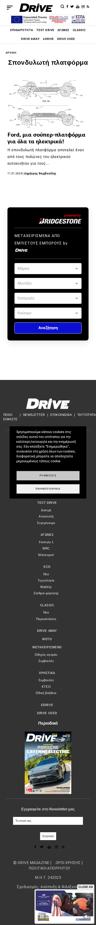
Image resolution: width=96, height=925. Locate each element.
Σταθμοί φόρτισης (46, 593)
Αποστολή (46, 516)
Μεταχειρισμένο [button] (47, 647)
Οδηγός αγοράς (46, 654)
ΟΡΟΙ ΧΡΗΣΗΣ (68, 863)
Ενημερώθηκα (48, 488)
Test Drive (45, 30)
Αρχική (11, 52)
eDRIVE (48, 39)
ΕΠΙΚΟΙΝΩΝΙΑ (61, 415)
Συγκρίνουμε (46, 523)
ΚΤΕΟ (46, 686)
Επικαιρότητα (21, 30)
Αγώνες (63, 30)
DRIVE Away (30, 39)
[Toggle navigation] (10, 7)
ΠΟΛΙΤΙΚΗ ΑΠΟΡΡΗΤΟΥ (49, 868)
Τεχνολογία (46, 580)
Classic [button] (47, 605)
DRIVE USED (66, 39)
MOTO (47, 639)
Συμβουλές (46, 661)
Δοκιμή (46, 510)
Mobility (46, 587)
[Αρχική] (36, 7)
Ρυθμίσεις (48, 475)
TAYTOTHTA (86, 415)
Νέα (46, 574)
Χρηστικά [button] (47, 673)
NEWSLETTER (34, 415)
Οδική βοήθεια (46, 693)
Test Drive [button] (47, 502)
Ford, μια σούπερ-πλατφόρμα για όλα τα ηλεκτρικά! (46, 138)
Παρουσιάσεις (46, 619)
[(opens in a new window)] (68, 6)
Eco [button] (47, 566)
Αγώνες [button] (47, 534)
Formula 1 (46, 542)
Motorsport (46, 555)
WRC (46, 548)
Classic (79, 30)
